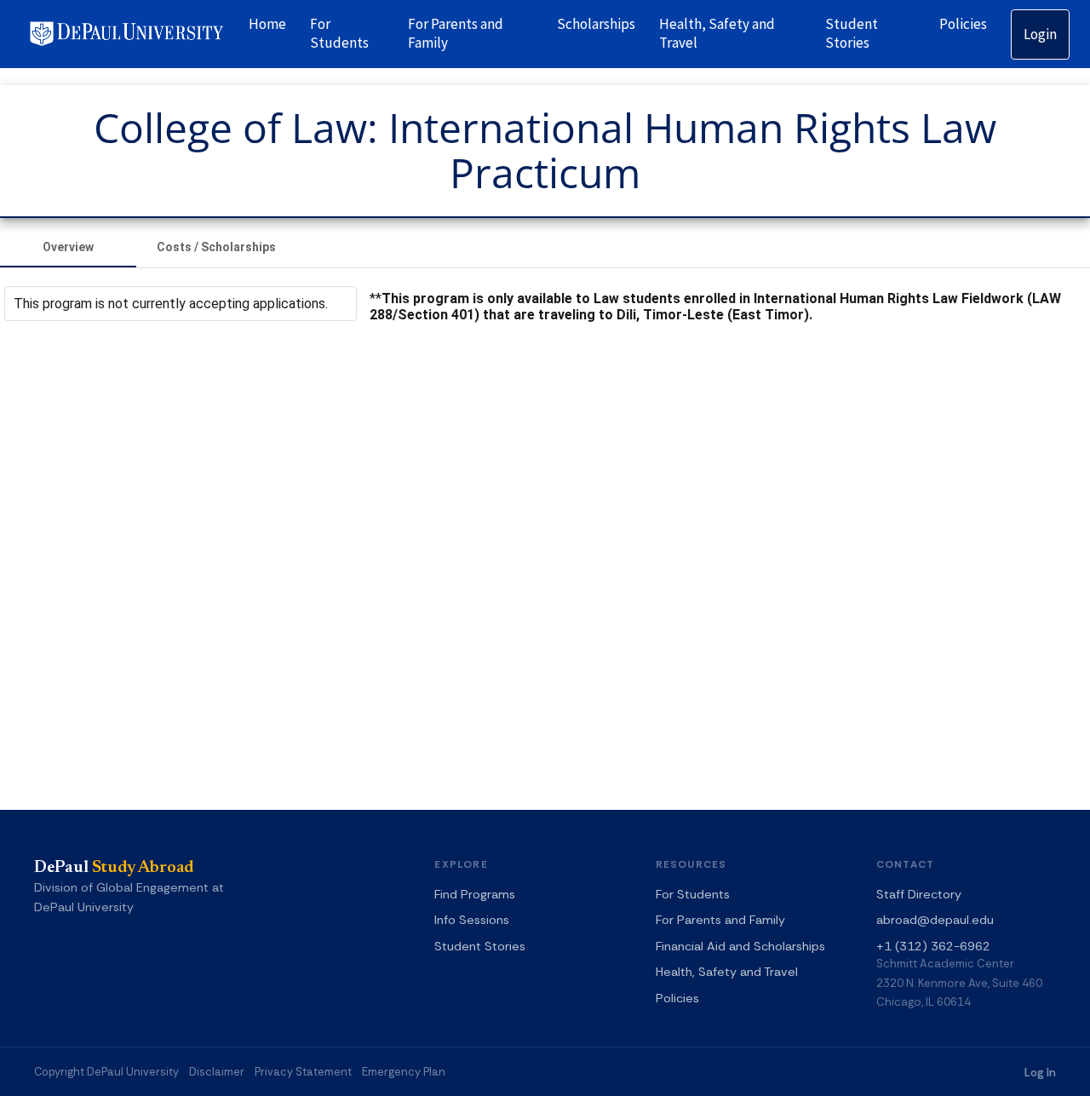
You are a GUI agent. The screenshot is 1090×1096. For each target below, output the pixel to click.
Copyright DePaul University (106, 1071)
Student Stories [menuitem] (851, 33)
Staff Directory (918, 894)
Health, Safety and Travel (727, 971)
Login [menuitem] (1040, 34)
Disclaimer (216, 1071)
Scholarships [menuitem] (596, 23)
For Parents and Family (720, 919)
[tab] (68, 247)
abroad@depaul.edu (935, 919)
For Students (693, 894)
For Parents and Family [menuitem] (455, 33)
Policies (677, 998)
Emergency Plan (403, 1071)
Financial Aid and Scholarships (740, 946)
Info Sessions (471, 919)
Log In (1040, 1072)
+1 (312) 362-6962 (933, 946)
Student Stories (479, 946)
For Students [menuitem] (339, 33)
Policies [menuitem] (963, 23)
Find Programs (474, 894)
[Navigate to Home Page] (127, 34)
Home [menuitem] (267, 23)
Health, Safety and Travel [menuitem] (717, 33)
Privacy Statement (303, 1071)
